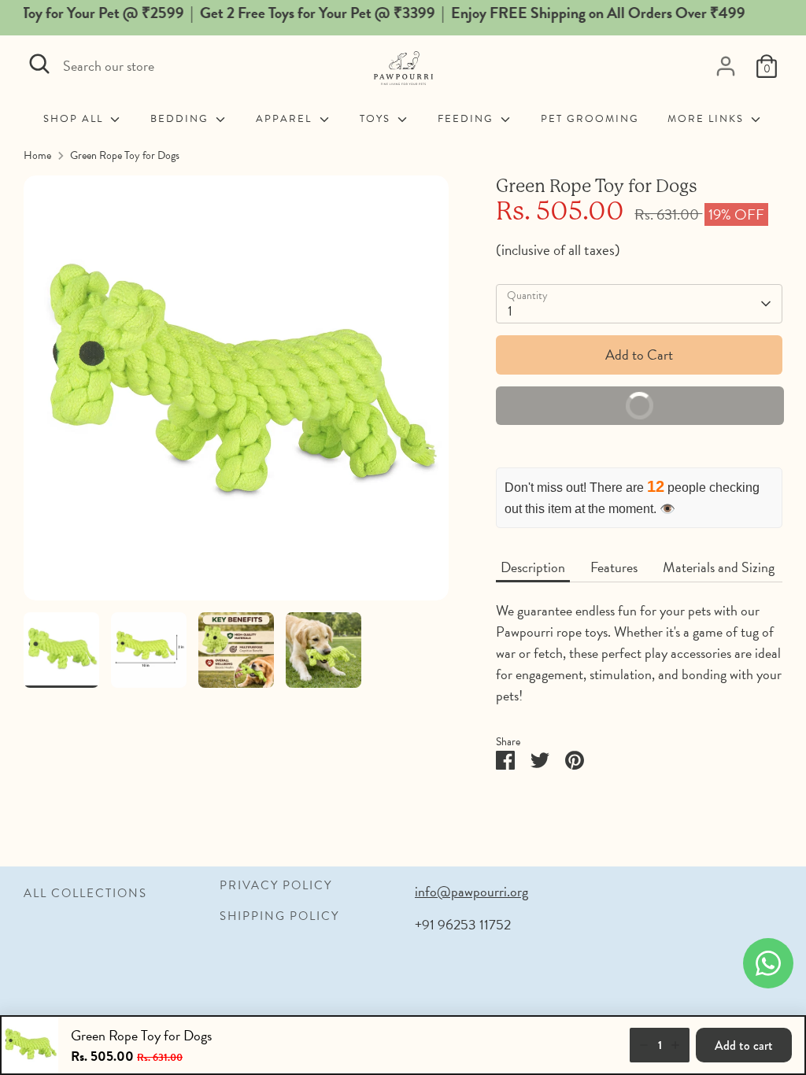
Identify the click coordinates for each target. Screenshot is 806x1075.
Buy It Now (695, 409)
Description (533, 567)
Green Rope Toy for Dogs (124, 156)
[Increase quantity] (675, 1045)
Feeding (467, 119)
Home (37, 156)
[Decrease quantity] (644, 1045)
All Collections (85, 893)
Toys (377, 119)
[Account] (725, 66)
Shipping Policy (279, 916)
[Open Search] (39, 63)
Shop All (75, 119)
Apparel (286, 119)
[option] (236, 393)
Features (614, 567)
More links (707, 119)
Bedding (181, 119)
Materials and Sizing (719, 567)
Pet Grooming (590, 119)
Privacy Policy (276, 885)
